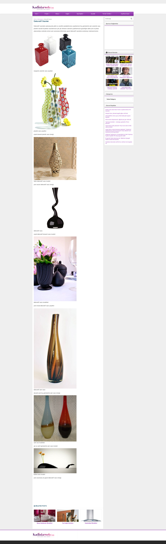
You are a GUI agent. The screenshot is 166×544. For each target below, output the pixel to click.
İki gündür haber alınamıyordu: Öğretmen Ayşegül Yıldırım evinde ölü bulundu (117, 139)
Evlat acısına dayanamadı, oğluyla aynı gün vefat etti (126, 77)
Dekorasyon (40, 19)
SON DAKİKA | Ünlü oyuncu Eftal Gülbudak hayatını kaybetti (112, 77)
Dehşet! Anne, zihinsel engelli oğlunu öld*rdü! (126, 65)
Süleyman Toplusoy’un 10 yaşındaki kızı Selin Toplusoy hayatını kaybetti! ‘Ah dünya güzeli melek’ (119, 135)
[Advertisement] (68, 492)
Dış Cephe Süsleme (67, 523)
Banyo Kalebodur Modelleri (44, 523)
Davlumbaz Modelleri (91, 523)
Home (35, 19)
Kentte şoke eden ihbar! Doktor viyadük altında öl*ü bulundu (112, 66)
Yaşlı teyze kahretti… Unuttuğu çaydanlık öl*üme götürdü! (112, 89)
